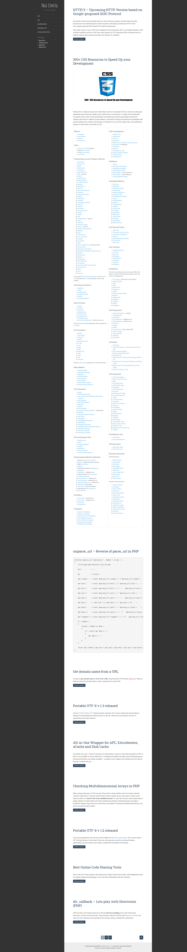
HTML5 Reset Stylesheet (84, 320)
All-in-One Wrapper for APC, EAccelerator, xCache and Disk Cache (105, 744)
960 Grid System (82, 180)
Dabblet (115, 325)
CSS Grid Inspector (118, 513)
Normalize (81, 310)
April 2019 (42, 40)
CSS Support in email (118, 150)
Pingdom (80, 446)
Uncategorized (42, 24)
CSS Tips (115, 236)
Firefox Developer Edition (120, 293)
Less (79, 345)
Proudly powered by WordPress (93, 946)
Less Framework (82, 237)
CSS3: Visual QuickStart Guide (121, 353)
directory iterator (132, 915)
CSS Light (115, 262)
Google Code (87, 460)
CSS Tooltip (81, 416)
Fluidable (80, 200)
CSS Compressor (92, 474)
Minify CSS (81, 484)
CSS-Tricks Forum (118, 449)
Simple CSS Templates (84, 512)
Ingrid (79, 220)
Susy (79, 271)
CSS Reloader (116, 462)
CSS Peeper (116, 487)
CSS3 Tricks (116, 242)
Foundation (81, 170)
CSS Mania (116, 260)
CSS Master (116, 345)
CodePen (115, 301)
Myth (79, 353)
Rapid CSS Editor (117, 281)
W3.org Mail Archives (119, 439)
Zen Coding (116, 279)
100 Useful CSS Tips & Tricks (121, 232)
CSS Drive (115, 202)
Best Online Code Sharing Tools (97, 867)
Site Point (115, 148)
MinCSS (80, 462)
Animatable (116, 387)
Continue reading (79, 39)
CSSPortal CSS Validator (119, 168)
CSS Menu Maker (82, 370)
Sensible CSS (81, 255)
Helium (80, 214)
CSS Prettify (81, 502)
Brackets (115, 295)
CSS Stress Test (117, 425)
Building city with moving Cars (121, 427)
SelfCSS (115, 303)
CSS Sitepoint (116, 220)
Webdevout (116, 146)
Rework (80, 333)
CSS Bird (115, 429)
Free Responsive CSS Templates (87, 516)
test (83, 323)
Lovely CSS (81, 241)
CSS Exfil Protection (118, 468)
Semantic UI (81, 164)
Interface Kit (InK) (82, 224)
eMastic (80, 196)
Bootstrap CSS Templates (85, 522)
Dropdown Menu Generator (85, 384)
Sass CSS (115, 254)
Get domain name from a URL (96, 671)
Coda (114, 283)
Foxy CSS (80, 204)
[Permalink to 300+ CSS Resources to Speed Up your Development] (108, 88)
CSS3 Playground (117, 319)
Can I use (115, 138)
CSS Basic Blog (117, 204)
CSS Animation (117, 258)
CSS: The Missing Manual (120, 351)
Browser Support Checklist (120, 152)
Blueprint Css (81, 186)
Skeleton (80, 257)
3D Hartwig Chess (118, 383)
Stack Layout (81, 259)
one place (76, 325)
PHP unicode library (120, 838)
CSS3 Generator (82, 400)
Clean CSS (80, 486)
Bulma (79, 166)
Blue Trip (80, 188)
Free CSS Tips (116, 240)
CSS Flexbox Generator (84, 432)
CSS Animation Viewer (119, 509)
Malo (79, 243)
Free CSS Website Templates (86, 520)
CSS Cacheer (81, 335)
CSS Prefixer (81, 154)
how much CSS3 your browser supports (127, 142)
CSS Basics (116, 264)
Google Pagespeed (83, 298)
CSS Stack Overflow (118, 188)
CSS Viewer (116, 464)
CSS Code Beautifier (118, 493)
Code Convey (116, 216)
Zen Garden (116, 317)
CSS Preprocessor (83, 341)
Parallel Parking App (118, 385)
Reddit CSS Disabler (118, 507)
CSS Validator (116, 174)
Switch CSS (81, 351)
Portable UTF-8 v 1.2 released (95, 830)
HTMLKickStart (82, 218)
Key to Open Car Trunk (119, 423)
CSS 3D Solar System (118, 377)
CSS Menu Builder (83, 376)
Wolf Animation (117, 413)
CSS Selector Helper (118, 497)
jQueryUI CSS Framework (84, 228)
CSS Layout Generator (84, 430)
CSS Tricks (116, 184)
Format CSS (81, 498)
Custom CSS (116, 495)
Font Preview (86, 150)
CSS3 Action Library (83, 194)
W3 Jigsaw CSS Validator (120, 166)
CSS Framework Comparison (90, 276)
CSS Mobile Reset (83, 318)
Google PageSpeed (83, 444)
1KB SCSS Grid (82, 178)
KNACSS (80, 231)
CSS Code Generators (84, 402)
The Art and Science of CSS (120, 369)
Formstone (81, 208)
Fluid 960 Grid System (84, 202)
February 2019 (43, 43)
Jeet (79, 216)
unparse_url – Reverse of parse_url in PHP (106, 551)
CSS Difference (117, 503)
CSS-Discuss (116, 437)
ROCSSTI (80, 253)
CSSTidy (80, 466)
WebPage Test (82, 440)
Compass (80, 192)
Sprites (80, 392)
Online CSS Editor (117, 331)
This (86, 278)
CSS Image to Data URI (84, 394)
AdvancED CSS (117, 355)
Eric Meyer (116, 210)
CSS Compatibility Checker (120, 176)
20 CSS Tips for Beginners (120, 234)
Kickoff (80, 176)
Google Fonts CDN (83, 294)
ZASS (79, 269)
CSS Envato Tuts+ (117, 194)
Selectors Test (117, 134)
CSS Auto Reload (117, 485)
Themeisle (116, 946)
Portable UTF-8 (42, 28)
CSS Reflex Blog (117, 200)
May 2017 (42, 45)
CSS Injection (116, 499)
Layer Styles (116, 337)
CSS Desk (115, 323)
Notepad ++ (116, 289)
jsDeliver (80, 296)
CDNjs (79, 290)
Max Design (116, 212)
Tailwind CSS (81, 168)
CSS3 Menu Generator (84, 372)
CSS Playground (117, 315)
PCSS (79, 355)
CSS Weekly (116, 256)
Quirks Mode (116, 136)
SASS (79, 347)
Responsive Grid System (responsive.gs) (89, 251)
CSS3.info (115, 206)
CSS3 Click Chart (117, 154)
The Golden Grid (82, 261)
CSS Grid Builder (117, 333)
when (102, 276)
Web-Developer (117, 460)
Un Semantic (81, 263)
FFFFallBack (116, 407)
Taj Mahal (115, 417)
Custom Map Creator (118, 421)
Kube (79, 232)
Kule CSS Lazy (82, 235)
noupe (114, 198)
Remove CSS (116, 474)
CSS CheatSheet (82, 408)
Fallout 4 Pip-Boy (118, 409)
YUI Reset (80, 308)
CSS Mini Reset (82, 312)
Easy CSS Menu (82, 378)
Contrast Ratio (86, 152)
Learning (80, 138)
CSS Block (115, 511)
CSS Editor (116, 335)
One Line (80, 245)
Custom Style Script (118, 472)
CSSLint (115, 164)
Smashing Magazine (118, 192)
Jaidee (80, 226)
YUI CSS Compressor (83, 476)
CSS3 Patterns (82, 422)
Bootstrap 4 (81, 162)
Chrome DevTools (83, 450)
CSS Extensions (117, 156)
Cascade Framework (83, 190)
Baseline (80, 184)
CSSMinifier (81, 472)
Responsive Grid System (84, 249)
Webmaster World (118, 447)
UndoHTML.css (82, 314)
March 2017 (42, 47)
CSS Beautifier (82, 504)
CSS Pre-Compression (84, 482)
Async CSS (116, 476)
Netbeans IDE (116, 297)
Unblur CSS (116, 470)
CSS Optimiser (82, 490)
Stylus (79, 349)
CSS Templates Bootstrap (85, 518)
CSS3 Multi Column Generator (86, 414)
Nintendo (115, 415)
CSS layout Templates (84, 514)
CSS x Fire (115, 405)
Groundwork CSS (82, 210)
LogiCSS (80, 239)
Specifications (82, 136)
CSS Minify (81, 470)
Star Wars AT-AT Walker (119, 393)
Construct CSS (117, 329)
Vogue (115, 397)
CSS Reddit (116, 186)
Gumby (80, 212)
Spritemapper (116, 419)
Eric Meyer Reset (82, 316)
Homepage (81, 134)
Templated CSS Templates (85, 524)
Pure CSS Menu (82, 380)
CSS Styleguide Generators (85, 420)
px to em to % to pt (83, 148)
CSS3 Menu (81, 374)
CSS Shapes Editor (118, 501)
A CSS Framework (83, 182)
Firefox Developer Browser (85, 452)
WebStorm (116, 299)
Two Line (87, 245)
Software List (81, 140)
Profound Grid (82, 247)
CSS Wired (116, 218)
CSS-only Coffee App (119, 403)
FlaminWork (81, 198)
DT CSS (80, 343)
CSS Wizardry (116, 190)
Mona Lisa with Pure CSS (120, 379)
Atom (114, 285)
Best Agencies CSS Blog (119, 196)
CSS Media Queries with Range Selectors (89, 426)
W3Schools (116, 140)
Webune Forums (117, 222)
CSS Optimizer (85, 464)
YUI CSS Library (82, 267)
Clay (79, 357)
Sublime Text (116, 287)
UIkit (79, 174)
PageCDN (80, 288)
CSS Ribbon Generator (84, 428)
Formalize (115, 391)
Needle (115, 411)
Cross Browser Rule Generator (86, 410)
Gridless (80, 206)
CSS (38, 20)
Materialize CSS (82, 172)
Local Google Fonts (43, 32)
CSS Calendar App (118, 389)
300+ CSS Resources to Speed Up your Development (102, 61)
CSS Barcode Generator (84, 424)
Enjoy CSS (80, 404)
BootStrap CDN (82, 292)
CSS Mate (80, 412)
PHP (38, 16)
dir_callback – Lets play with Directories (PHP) (104, 903)
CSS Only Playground (118, 313)
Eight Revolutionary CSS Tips (121, 238)
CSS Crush (80, 337)
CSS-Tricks (116, 230)
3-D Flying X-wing (118, 399)
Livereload (116, 401)
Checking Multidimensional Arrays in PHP (106, 786)
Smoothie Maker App (119, 395)
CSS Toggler (116, 466)
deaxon (115, 327)
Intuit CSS (80, 222)
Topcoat (80, 273)
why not (85, 362)
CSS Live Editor (117, 478)
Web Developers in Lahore (114, 948)
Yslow (79, 442)
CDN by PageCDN (126, 946)
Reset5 (80, 306)
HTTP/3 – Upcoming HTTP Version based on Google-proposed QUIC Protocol (107, 11)
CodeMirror (116, 305)
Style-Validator (117, 172)
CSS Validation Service (119, 170)
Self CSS (80, 406)
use (75, 278)
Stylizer (115, 291)
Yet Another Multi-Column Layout (87, 265)
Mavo (114, 381)
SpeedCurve (81, 448)
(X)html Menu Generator (84, 382)
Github (94, 460)
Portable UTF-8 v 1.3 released (95, 705)
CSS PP (80, 339)
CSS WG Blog (116, 208)
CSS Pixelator (81, 418)
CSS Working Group (118, 250)
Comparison (116, 144)
